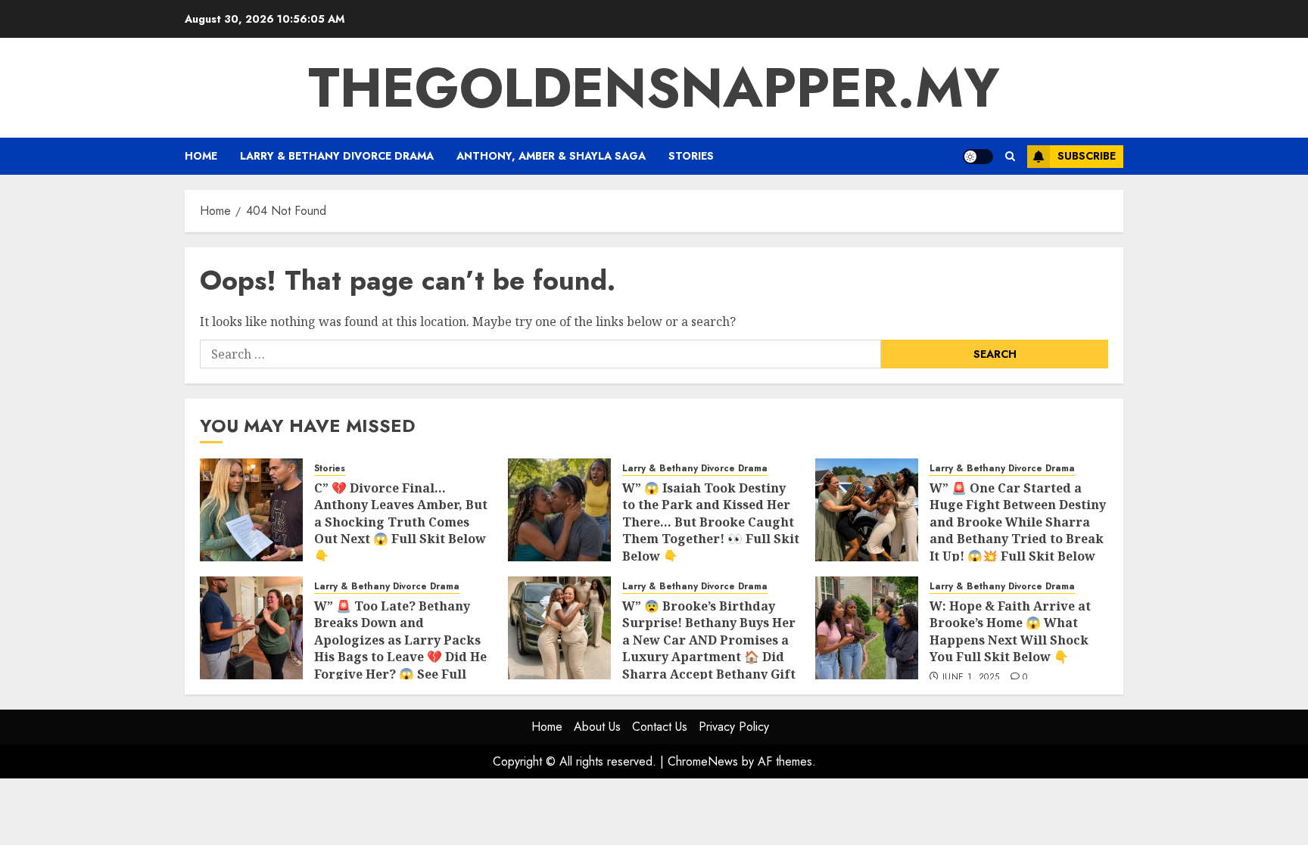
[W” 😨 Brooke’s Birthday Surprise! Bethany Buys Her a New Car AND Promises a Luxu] (559, 627)
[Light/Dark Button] (978, 156)
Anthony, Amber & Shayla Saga (551, 155)
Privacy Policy (734, 726)
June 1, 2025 (970, 678)
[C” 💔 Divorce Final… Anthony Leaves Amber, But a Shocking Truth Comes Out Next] (251, 509)
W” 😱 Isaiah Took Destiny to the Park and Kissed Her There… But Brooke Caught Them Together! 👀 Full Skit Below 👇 (710, 522)
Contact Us (659, 726)
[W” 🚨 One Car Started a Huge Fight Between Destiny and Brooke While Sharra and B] (866, 509)
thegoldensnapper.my (654, 87)
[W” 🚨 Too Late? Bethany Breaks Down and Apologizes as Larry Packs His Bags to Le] (251, 627)
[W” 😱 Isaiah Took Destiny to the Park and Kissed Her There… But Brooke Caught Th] (559, 509)
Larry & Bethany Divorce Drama (337, 155)
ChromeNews (703, 761)
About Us (597, 726)
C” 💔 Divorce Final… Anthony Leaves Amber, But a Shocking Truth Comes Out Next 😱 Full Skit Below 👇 (400, 522)
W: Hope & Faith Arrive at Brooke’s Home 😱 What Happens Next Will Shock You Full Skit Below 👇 (1010, 631)
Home (201, 155)
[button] (1010, 156)
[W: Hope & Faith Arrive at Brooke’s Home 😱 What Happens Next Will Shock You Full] (866, 627)
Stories (691, 155)
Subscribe (1086, 155)
